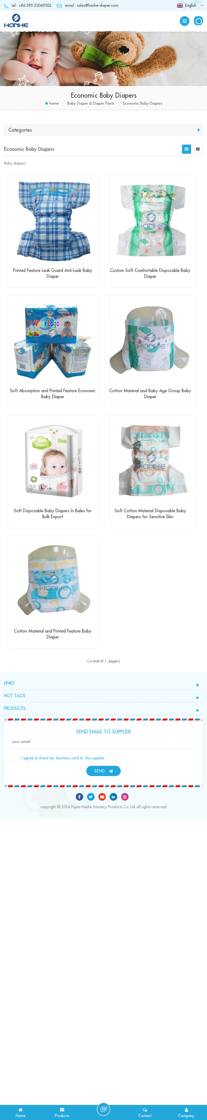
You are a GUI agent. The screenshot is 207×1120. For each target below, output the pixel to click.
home (54, 103)
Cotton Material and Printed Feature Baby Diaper (52, 634)
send (99, 771)
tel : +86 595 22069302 (31, 5)
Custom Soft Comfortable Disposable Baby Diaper (150, 273)
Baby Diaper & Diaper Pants (90, 103)
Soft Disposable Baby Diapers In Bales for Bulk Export (53, 514)
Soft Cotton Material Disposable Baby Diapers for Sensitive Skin (150, 514)
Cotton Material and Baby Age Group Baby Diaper (150, 394)
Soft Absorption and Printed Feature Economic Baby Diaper (52, 394)
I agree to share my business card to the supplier (63, 758)
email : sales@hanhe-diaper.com (91, 5)
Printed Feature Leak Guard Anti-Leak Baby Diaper (52, 273)
